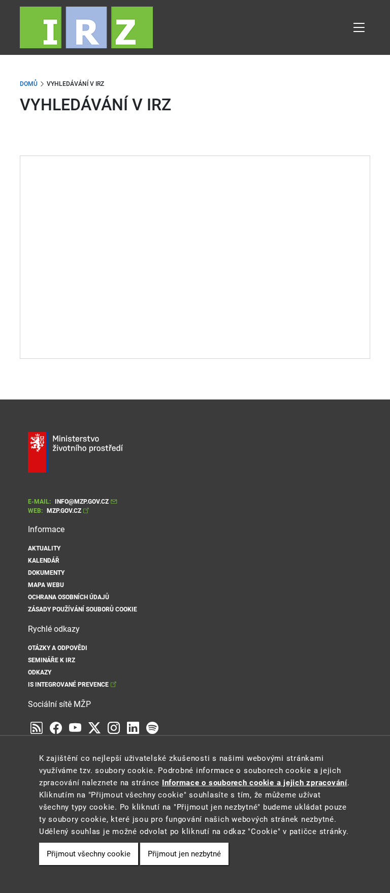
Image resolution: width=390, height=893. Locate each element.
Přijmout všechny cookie (89, 853)
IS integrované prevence (68, 684)
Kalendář (43, 560)
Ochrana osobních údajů (68, 597)
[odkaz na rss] (36, 728)
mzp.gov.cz (64, 510)
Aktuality (44, 548)
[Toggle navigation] (359, 27)
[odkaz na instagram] (113, 728)
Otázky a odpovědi (57, 648)
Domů (29, 83)
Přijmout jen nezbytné (184, 853)
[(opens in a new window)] (75, 728)
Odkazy (39, 672)
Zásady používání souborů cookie (82, 609)
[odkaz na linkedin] (133, 728)
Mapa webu (46, 585)
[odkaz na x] (94, 728)
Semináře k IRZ (51, 660)
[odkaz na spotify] (152, 728)
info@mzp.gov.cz (82, 501)
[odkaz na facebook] (55, 728)
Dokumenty (46, 572)
